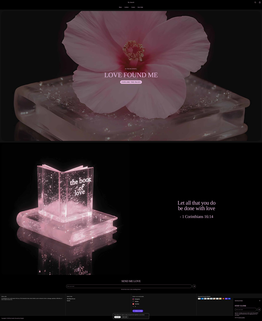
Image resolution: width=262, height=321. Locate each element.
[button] (255, 2)
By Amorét (131, 2)
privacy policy (242, 317)
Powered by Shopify (19, 318)
